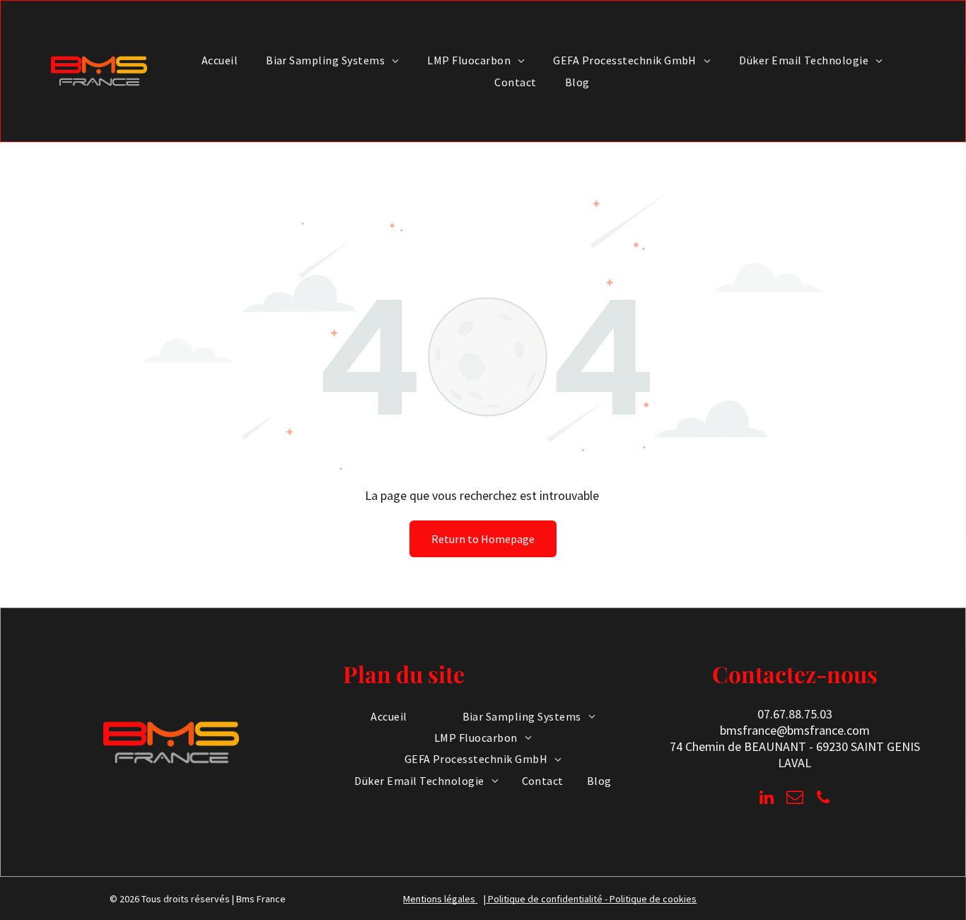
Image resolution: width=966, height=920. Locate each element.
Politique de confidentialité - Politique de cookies (592, 898)
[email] (794, 799)
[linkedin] (766, 799)
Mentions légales (439, 898)
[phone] (822, 799)
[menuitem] (219, 60)
